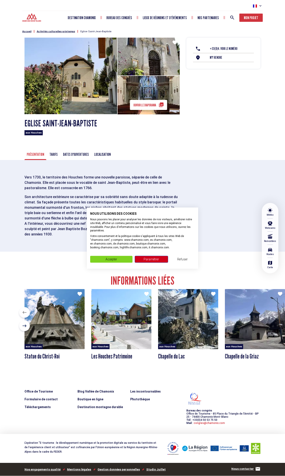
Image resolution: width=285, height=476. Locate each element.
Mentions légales (79, 469)
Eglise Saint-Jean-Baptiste (96, 31)
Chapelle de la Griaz (242, 356)
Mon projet (251, 17)
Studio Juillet (156, 469)
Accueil (26, 31)
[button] (24, 312)
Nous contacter (242, 468)
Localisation (102, 154)
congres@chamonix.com (209, 423)
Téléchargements (37, 407)
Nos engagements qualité (42, 469)
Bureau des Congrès (119, 17)
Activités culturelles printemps (56, 31)
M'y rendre (216, 57)
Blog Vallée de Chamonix (95, 391)
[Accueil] (32, 18)
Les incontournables (145, 391)
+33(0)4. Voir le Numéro (223, 49)
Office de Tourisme (38, 391)
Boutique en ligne (90, 399)
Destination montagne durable (100, 407)
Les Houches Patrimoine (111, 356)
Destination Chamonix (82, 17)
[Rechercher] (232, 17)
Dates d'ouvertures (76, 154)
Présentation (35, 154)
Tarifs (53, 154)
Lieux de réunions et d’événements (165, 17)
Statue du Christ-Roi (42, 356)
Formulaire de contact (41, 399)
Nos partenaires (208, 17)
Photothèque (140, 399)
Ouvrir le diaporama (144, 105)
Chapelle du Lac (171, 356)
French (255, 6)
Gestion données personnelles (119, 469)
